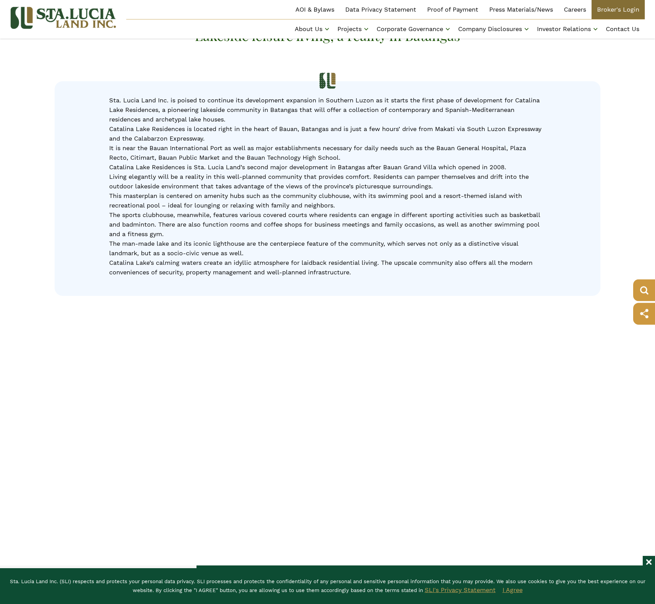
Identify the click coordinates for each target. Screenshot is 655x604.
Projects (349, 28)
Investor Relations (564, 28)
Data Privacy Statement (380, 9)
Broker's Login (618, 9)
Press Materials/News (521, 9)
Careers (575, 9)
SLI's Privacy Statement (460, 589)
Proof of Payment (452, 9)
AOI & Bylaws (314, 9)
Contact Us (622, 28)
